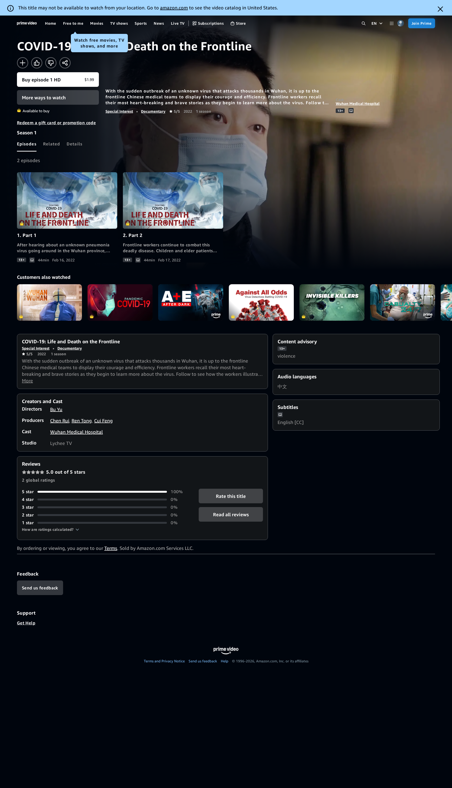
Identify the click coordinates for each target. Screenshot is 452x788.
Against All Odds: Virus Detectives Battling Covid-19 (261, 302)
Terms (110, 548)
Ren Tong (82, 420)
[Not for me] (50, 62)
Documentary (153, 111)
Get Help (26, 622)
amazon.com (174, 7)
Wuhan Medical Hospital (357, 103)
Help (224, 661)
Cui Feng (103, 420)
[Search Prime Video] (363, 23)
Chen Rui (59, 420)
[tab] (26, 144)
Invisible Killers (331, 302)
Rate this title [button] (231, 496)
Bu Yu (56, 409)
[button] (50, 529)
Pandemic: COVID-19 (120, 302)
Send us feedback (203, 661)
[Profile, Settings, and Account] (400, 23)
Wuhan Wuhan (49, 302)
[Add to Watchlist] (22, 62)
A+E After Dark (190, 302)
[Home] (27, 23)
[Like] (36, 62)
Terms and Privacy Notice (164, 661)
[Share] (65, 62)
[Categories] (391, 23)
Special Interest (119, 111)
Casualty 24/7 (402, 302)
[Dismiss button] (440, 9)
